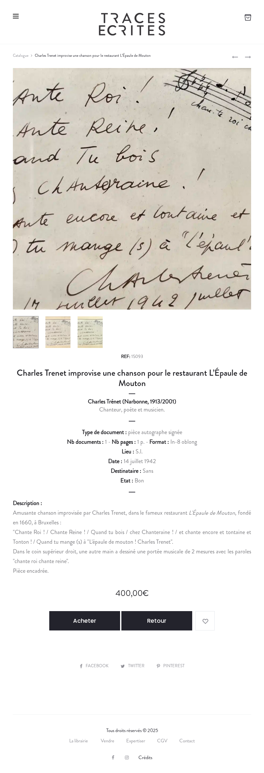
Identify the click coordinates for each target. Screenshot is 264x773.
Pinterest (173, 666)
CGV (162, 740)
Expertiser (135, 740)
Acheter (84, 621)
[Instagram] (127, 757)
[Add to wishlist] (205, 620)
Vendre (107, 740)
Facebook (97, 666)
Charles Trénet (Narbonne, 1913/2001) (132, 401)
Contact (187, 740)
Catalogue (20, 55)
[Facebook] (113, 757)
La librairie (79, 740)
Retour (156, 621)
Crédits (145, 757)
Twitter (137, 666)
